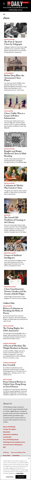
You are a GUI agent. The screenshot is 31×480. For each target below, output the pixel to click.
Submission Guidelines (10, 434)
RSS (4, 447)
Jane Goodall (9, 365)
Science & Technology (9, 343)
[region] (15, 468)
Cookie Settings (10, 476)
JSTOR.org (6, 452)
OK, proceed (21, 477)
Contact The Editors (9, 429)
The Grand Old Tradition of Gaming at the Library (14, 220)
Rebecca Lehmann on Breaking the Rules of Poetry (13, 311)
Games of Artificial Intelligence (13, 257)
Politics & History (9, 39)
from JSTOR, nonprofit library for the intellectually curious (15, 8)
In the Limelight (8, 73)
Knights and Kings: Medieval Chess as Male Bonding (15, 154)
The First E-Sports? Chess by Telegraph (13, 43)
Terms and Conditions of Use (18, 452)
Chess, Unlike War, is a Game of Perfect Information (14, 116)
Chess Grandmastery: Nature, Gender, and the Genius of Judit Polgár (15, 291)
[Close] (29, 458)
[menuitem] (25, 2)
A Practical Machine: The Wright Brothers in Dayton (15, 347)
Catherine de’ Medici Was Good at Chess (13, 187)
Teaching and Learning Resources (14, 442)
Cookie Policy (15, 455)
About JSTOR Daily (9, 427)
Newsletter (25, 2)
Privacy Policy (6, 455)
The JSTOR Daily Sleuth (10, 439)
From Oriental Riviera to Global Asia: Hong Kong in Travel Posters (14, 384)
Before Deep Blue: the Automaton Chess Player (14, 78)
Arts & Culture (8, 111)
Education (7, 215)
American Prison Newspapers (12, 445)
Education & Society (10, 253)
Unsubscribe (7, 437)
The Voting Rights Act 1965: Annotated (13, 330)
